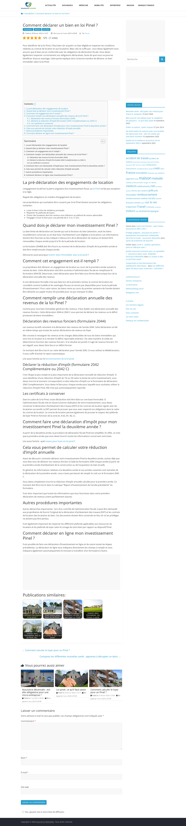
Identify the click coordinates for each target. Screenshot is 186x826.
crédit (156, 168)
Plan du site (131, 309)
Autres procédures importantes (38, 130)
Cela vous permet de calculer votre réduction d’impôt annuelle (52, 128)
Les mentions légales (135, 305)
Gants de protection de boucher (139, 240)
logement (130, 178)
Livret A (161, 173)
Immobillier (28, 29)
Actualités (50, 5)
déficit (162, 169)
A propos (129, 301)
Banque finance (146, 5)
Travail (141, 206)
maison (145, 178)
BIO (134, 165)
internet (151, 173)
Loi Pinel (46, 29)
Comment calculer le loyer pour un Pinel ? (46, 650)
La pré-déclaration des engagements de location (46, 108)
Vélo (137, 211)
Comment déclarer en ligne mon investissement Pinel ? (49, 133)
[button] (34, 104)
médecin (131, 186)
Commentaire (28, 721)
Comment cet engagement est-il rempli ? (42, 113)
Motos (153, 182)
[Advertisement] (71, 83)
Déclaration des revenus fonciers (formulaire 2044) (51, 118)
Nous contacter (132, 313)
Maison (130, 5)
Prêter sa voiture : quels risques (139, 127)
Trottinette (150, 207)
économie (144, 211)
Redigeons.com (132, 292)
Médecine (83, 5)
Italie (156, 173)
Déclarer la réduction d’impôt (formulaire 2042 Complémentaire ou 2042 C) (62, 121)
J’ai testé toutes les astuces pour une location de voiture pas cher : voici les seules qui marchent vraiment (145, 134)
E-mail (24, 772)
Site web (25, 787)
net (153, 186)
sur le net (151, 202)
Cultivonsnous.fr (133, 277)
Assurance (67, 5)
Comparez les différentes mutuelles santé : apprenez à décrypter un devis (80, 656)
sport (143, 203)
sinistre (137, 202)
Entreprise (115, 5)
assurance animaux (139, 162)
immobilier (141, 172)
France (130, 173)
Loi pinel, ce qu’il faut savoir (71, 689)
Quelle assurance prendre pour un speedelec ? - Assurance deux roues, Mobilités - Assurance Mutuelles (145, 254)
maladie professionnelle (134, 182)
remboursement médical (136, 198)
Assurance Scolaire (153, 162)
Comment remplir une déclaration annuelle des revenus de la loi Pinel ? (56, 116)
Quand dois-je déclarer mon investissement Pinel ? (47, 111)
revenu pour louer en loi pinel (59, 441)
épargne (154, 211)
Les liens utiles (132, 316)
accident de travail (137, 158)
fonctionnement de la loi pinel (59, 358)
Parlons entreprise (134, 281)
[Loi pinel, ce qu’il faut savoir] (71, 671)
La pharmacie (131, 284)
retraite (151, 198)
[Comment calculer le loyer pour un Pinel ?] (105, 671)
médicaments (143, 186)
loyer (136, 179)
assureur (129, 165)
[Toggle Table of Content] (102, 141)
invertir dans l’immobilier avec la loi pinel (67, 254)
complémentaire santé (145, 169)
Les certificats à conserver (40, 123)
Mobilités (99, 5)
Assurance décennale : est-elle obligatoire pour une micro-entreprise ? (36, 692)
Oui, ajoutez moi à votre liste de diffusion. (45, 812)
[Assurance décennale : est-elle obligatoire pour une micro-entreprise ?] (37, 671)
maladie (157, 178)
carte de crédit (140, 165)
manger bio (147, 182)
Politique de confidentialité (137, 320)
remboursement (147, 194)
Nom (24, 757)
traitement (131, 206)
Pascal (87, 33)
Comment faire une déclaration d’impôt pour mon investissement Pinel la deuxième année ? (65, 125)
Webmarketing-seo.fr (135, 288)
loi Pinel (96, 188)
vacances (158, 207)
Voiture (130, 211)
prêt (151, 190)
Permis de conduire (139, 190)
